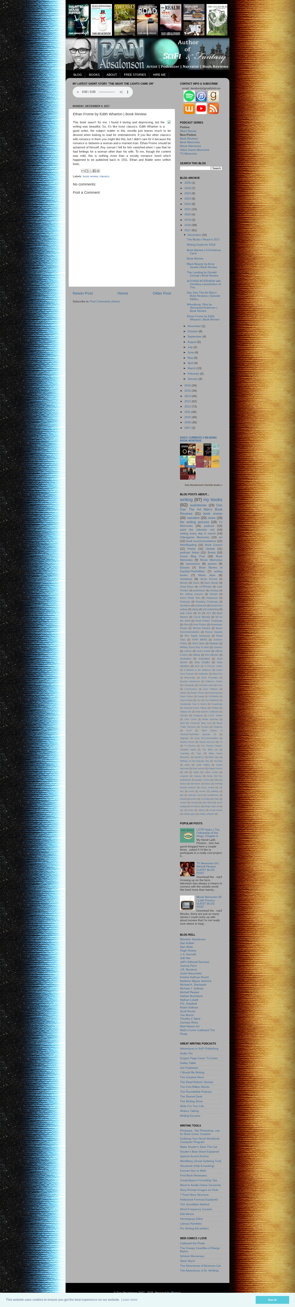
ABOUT (112, 74)
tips (181, 810)
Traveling (184, 753)
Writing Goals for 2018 (201, 244)
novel (191, 791)
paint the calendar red (197, 529)
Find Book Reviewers (193, 1175)
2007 (188, 427)
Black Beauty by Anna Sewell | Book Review (202, 265)
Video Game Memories (194, 149)
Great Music (187, 586)
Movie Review (208, 579)
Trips (198, 753)
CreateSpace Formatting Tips (198, 1180)
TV (221, 742)
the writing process (194, 522)
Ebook (183, 693)
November (195, 326)
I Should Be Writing (192, 1072)
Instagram (198, 715)
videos (201, 810)
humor (183, 783)
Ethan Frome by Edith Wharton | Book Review (203, 318)
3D (199, 613)
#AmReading (188, 544)
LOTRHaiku (205, 586)
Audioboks (203, 674)
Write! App (214, 757)
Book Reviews (189, 138)
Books (212, 552)
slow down (207, 802)
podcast (209, 525)
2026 (188, 182)
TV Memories (188, 153)
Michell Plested (201, 628)
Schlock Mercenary (192, 1256)
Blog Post (217, 674)
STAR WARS (199, 639)
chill (186, 772)
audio (187, 765)
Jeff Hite (185, 958)
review (183, 802)
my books (212, 499)
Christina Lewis (205, 685)
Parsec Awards (213, 632)
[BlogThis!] (87, 171)
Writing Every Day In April (194, 647)
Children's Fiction (213, 681)
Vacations (185, 605)
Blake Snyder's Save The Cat (198, 1146)
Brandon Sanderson (190, 681)
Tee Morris (187, 1015)
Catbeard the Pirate (192, 1243)
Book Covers (213, 544)
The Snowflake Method (194, 1204)
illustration (185, 658)
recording (205, 799)
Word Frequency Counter (196, 1209)
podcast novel (195, 795)
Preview (205, 727)
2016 (188, 385)
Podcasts (185, 601)
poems (212, 563)
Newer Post (83, 293)
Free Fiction (199, 624)
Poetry (191, 548)
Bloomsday (189, 677)
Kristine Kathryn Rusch (194, 977)
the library (195, 806)
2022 (188, 204)
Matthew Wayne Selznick (196, 981)
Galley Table (188, 1063)
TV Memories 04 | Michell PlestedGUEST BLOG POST (207, 868)
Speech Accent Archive (194, 1156)
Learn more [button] (129, 1299)
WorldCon (199, 757)
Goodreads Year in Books (193, 704)
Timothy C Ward (190, 1018)
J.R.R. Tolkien (215, 715)
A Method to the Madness (197, 670)
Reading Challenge (207, 601)
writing (186, 499)
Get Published (212, 700)
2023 (188, 198)
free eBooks (212, 655)
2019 (188, 219)
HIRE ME (159, 74)
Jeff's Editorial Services (194, 962)
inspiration (204, 658)
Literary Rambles (191, 1223)
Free (186, 624)
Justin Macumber (191, 973)
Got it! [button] (272, 1299)
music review (207, 787)
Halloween (212, 598)
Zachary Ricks (189, 1022)
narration (193, 518)
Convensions (190, 689)
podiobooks (213, 795)
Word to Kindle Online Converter (200, 1185)
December (195, 234)
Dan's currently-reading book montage (198, 439)
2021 (188, 209)
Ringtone (218, 727)
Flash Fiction (186, 700)
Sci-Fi (189, 730)
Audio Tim (186, 1053)
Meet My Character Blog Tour (195, 723)
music (196, 583)
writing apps (189, 814)
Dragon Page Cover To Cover (199, 1058)
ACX (208, 613)
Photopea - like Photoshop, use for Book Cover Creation (200, 1132)
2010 (188, 417)
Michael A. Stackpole (193, 984)
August (192, 341)
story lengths (202, 662)
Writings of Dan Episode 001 (194, 761)
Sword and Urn (207, 742)
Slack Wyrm (187, 1260)
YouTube (218, 761)
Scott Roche (187, 1011)
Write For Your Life (192, 1106)
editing (196, 655)
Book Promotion (209, 677)
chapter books (215, 768)
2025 (188, 188)
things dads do (211, 806)
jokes (207, 783)
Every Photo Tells (190, 598)
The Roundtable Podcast (196, 1091)
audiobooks (198, 505)
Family (201, 696)
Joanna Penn (188, 965)
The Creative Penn (192, 1077)
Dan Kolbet (187, 943)
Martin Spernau (210, 719)
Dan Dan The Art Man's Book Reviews (201, 509)
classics (104, 176)
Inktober (184, 715)
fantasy (197, 776)
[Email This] (83, 171)
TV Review (190, 746)
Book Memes (195, 258)
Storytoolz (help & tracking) (197, 1165)
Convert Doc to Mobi (193, 1170)
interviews (195, 783)
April (191, 363)
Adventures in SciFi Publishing (199, 1048)
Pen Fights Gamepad (197, 635)
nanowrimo (193, 563)
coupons (184, 776)
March (192, 368)
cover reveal (204, 651)
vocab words (215, 810)
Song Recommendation (206, 738)
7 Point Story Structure (194, 1194)
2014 (188, 396)
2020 (188, 214)
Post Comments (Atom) (105, 301)
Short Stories (188, 131)
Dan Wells (186, 946)
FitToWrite (214, 696)
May (191, 357)
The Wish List (210, 749)
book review (90, 176)
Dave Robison (210, 689)
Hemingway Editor (191, 1218)
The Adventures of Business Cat (200, 1265)
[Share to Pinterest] (98, 171)
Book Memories (190, 142)
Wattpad (213, 643)
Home (123, 293)
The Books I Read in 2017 (203, 239)
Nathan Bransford (191, 996)
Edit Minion (187, 1214)
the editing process (191, 594)
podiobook (199, 590)
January (193, 378)
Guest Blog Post (192, 556)
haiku (216, 780)
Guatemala (217, 704)
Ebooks (184, 567)
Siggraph (184, 738)
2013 (188, 401)
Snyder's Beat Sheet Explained (199, 1151)
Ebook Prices (197, 693)
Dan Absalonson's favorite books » (203, 485)
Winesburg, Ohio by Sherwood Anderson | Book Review (202, 307)
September (195, 336)
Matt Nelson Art (189, 1026)
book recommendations (201, 541)
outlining (214, 791)
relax (216, 799)
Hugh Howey (188, 950)
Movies (184, 583)
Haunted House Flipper (195, 708)
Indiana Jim (185, 711)
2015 (188, 390)
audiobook (200, 605)
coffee (196, 772)
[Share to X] (90, 171)
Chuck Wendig (201, 617)
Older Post (162, 293)
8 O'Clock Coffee (213, 666)
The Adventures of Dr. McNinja (199, 1270)
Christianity (188, 685)
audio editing (203, 765)
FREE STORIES (135, 74)
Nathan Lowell (189, 999)
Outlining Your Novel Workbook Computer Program (200, 1140)
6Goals (214, 594)
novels (202, 791)
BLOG (77, 74)
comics (188, 651)
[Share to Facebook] (94, 171)
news (212, 518)
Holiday (215, 708)
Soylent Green (187, 742)
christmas (186, 579)
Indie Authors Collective (207, 711)
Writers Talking (189, 1110)
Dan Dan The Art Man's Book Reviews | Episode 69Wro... (203, 296)
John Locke (190, 719)
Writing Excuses (190, 1115)
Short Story (198, 643)
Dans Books (211, 583)
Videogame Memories (194, 537)
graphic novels (202, 780)
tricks (190, 810)
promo (193, 799)
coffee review (211, 772)
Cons (219, 685)
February (194, 373)
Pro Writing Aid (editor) (194, 1228)
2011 (187, 411)
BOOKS (94, 74)
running (194, 802)
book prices (198, 768)
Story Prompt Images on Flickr (199, 1189)
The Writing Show (191, 1101)
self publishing (211, 609)
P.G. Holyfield (188, 1003)
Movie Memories (190, 146)
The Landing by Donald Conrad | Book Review (202, 274)
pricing (183, 799)
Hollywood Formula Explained (199, 1199)
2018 (188, 225)
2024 (188, 193)
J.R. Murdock (188, 969)
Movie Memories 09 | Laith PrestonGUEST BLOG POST (209, 902)
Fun (199, 700)
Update (210, 548)
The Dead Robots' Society (196, 1082)
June (191, 352)
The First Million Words (194, 1086)
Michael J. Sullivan (191, 988)
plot (181, 795)
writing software (206, 814)
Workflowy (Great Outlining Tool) (200, 1161)
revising (214, 590)
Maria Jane (206, 575)
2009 (188, 422)
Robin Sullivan (189, 1007)
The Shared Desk (191, 1096)
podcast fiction (189, 552)
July (190, 347)
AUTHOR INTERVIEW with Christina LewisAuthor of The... (204, 284)
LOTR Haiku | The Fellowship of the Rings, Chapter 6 (208, 833)
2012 (188, 406)
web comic (186, 613)
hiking (195, 609)
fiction (210, 776)
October (193, 331)
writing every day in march (198, 533)
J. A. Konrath (188, 954)
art (220, 537)
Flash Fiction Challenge (208, 620)
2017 (188, 230)
